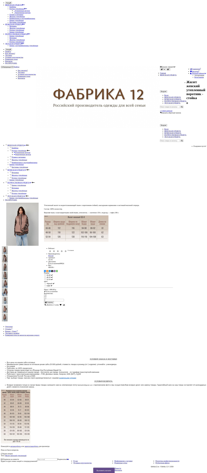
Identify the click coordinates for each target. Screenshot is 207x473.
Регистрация (199, 77)
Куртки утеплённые (16, 9)
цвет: (46, 281)
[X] (52, 271)
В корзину (49, 302)
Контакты (8, 61)
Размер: (46, 273)
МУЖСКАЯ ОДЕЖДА (13, 24)
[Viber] (54, 271)
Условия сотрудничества (14, 57)
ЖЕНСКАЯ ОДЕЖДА (13, 5)
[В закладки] (60, 305)
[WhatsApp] (57, 271)
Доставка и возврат (12, 333)
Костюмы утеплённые (17, 22)
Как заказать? (10, 53)
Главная (163, 73)
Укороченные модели (23, 154)
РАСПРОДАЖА (11, 63)
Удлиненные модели (22, 152)
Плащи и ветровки (16, 15)
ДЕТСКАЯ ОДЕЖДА (13, 44)
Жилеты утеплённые (17, 16)
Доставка (8, 55)
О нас (76, 461)
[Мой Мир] (50, 271)
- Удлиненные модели (22, 11)
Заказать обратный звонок (171, 113)
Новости (118, 468)
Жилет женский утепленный (15, 456)
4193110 (166, 111)
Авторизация (199, 75)
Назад (8, 3)
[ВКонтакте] (45, 271)
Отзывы (8, 329)
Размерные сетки (11, 59)
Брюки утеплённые (16, 20)
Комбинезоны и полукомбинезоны (22, 18)
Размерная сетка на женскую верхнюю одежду (22, 335)
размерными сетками (67, 378)
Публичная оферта (162, 463)
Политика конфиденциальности (167, 461)
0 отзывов (71, 250)
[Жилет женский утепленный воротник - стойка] (22, 245)
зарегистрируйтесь (31, 446)
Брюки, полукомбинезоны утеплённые (23, 46)
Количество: (48, 293)
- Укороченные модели (22, 13)
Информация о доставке (124, 461)
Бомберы (12, 7)
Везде (166, 95)
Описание (9, 327)
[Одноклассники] (47, 271)
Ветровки (13, 26)
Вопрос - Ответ (11, 331)
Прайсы (8, 51)
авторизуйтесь (15, 446)
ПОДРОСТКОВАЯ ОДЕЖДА (16, 34)
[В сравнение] (63, 305)
